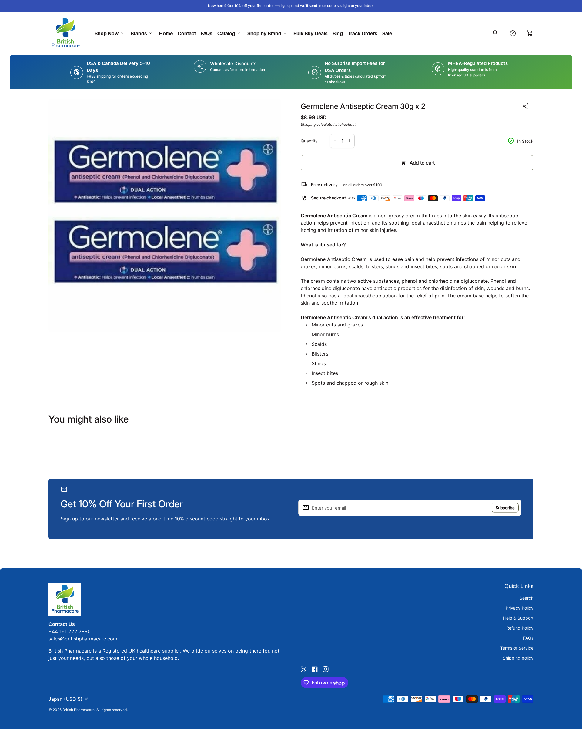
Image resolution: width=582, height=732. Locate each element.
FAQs (206, 33)
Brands (142, 33)
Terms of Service (517, 647)
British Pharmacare (78, 709)
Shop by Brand (267, 33)
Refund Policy (520, 627)
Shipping (308, 124)
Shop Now (110, 33)
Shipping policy (518, 657)
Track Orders (364, 33)
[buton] (69, 699)
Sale (387, 33)
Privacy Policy (520, 607)
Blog (338, 33)
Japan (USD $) (69, 699)
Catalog (229, 33)
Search (527, 597)
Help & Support (518, 617)
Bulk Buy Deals (310, 33)
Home (166, 33)
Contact (187, 33)
